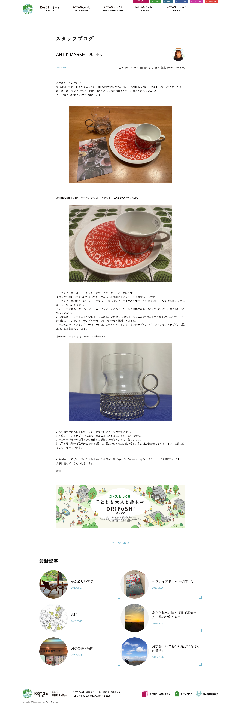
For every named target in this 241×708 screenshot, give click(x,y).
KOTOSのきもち (50, 9)
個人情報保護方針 (207, 693)
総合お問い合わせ (156, 693)
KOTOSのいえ (81, 9)
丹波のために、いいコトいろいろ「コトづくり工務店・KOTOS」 (28, 9)
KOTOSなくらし (144, 9)
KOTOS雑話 (137, 67)
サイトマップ (183, 693)
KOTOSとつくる (113, 9)
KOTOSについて (175, 9)
